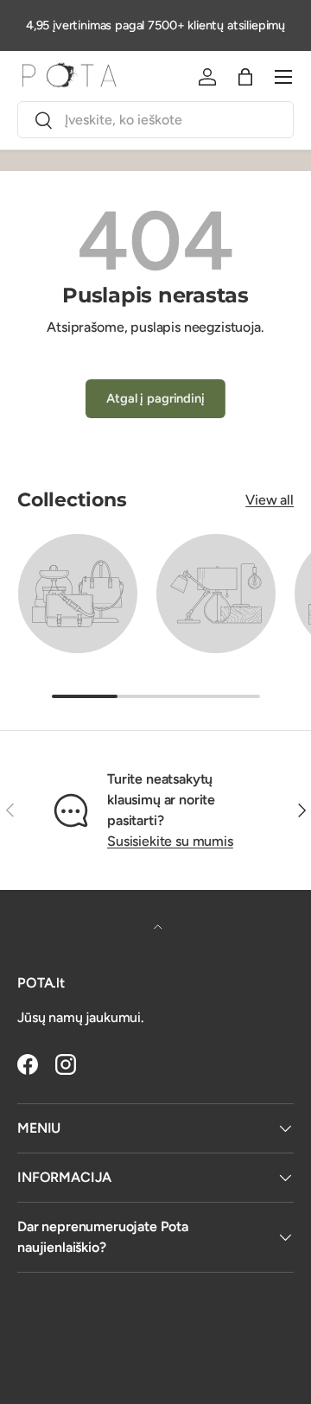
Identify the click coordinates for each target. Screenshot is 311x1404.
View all (269, 500)
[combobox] (155, 119)
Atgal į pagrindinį (155, 398)
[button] (245, 77)
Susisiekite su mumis (170, 841)
